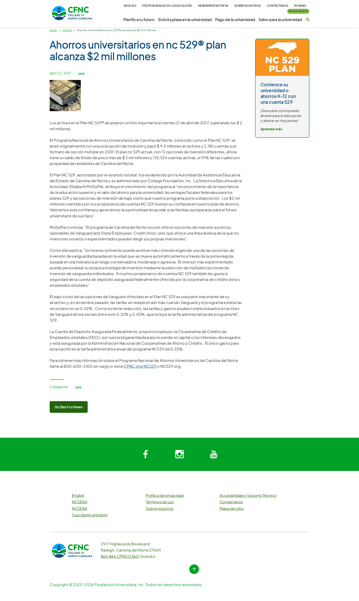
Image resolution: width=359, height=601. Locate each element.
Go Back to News (69, 407)
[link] (282, 57)
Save (81, 73)
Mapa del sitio (232, 508)
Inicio (53, 30)
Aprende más (271, 129)
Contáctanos (277, 5)
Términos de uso (160, 501)
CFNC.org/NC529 (140, 366)
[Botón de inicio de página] (194, 569)
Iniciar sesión (298, 11)
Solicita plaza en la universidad (185, 19)
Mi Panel (300, 5)
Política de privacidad (165, 495)
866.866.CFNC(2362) (120, 556)
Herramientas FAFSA (213, 5)
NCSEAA (79, 501)
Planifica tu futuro (139, 19)
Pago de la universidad (235, 19)
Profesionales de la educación (167, 5)
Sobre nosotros (247, 5)
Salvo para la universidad (280, 19)
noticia (66, 30)
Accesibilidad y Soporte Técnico (248, 495)
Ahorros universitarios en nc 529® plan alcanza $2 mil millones (116, 30)
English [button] (130, 5)
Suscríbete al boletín (90, 515)
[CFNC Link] (72, 12)
